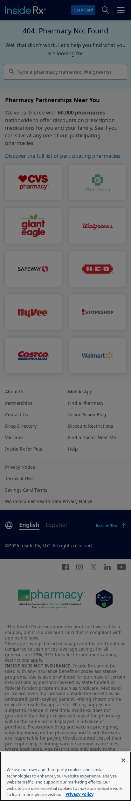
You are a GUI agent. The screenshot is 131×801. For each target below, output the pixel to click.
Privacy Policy (79, 794)
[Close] (123, 760)
